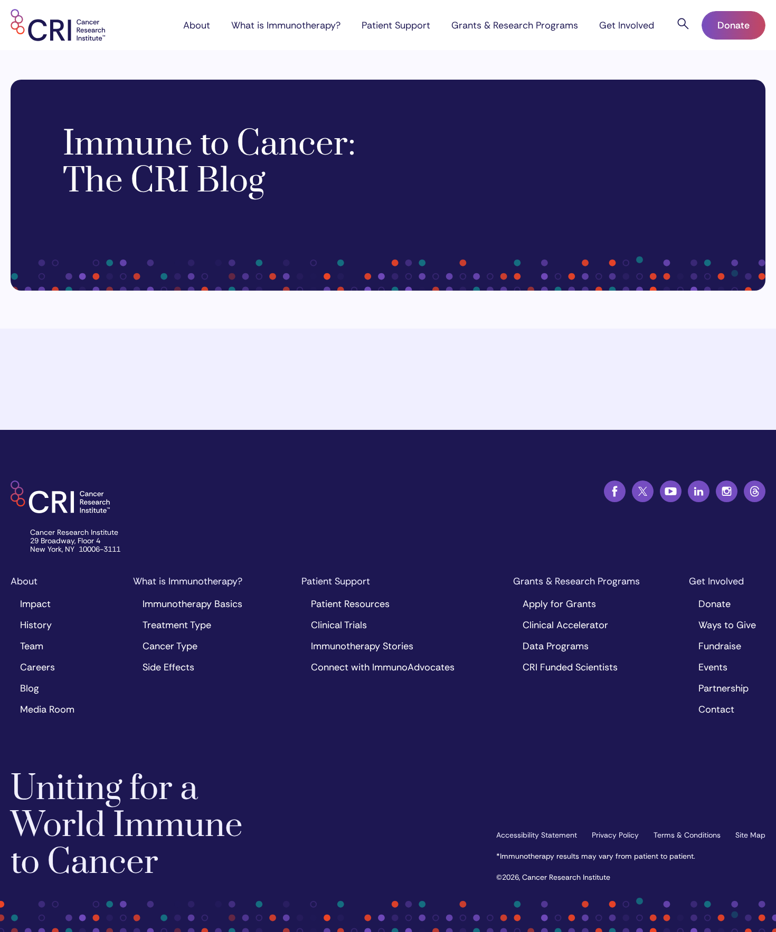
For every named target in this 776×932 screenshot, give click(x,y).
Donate (733, 25)
